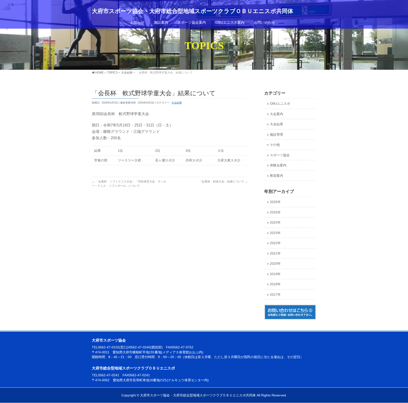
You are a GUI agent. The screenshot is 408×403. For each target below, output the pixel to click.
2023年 (275, 233)
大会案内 (276, 114)
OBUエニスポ (280, 103)
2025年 (275, 212)
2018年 (275, 284)
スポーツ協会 (280, 155)
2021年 (275, 253)
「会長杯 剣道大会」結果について (223, 181)
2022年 (275, 243)
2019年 (275, 274)
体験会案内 (278, 165)
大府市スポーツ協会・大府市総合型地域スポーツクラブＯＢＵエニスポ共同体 (192, 11)
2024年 (275, 222)
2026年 (275, 202)
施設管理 (276, 134)
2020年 (275, 263)
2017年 (275, 294)
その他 (275, 145)
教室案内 (276, 176)
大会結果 (176, 102)
